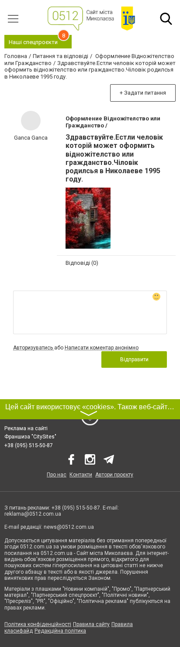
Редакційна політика (60, 631)
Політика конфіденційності (37, 624)
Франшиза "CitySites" (30, 437)
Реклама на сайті (26, 428)
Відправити (134, 359)
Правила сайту (91, 624)
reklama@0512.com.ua (32, 514)
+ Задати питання (143, 92)
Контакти (80, 475)
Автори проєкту (114, 475)
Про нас (56, 475)
